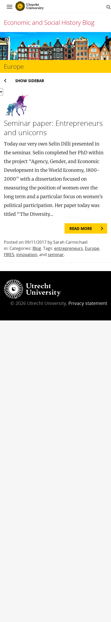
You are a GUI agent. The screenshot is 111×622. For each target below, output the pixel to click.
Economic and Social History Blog (49, 22)
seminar (56, 254)
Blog (37, 248)
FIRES (9, 254)
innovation (26, 254)
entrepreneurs (68, 248)
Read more (80, 228)
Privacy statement (87, 303)
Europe (92, 248)
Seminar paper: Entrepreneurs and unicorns (53, 127)
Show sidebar (29, 80)
